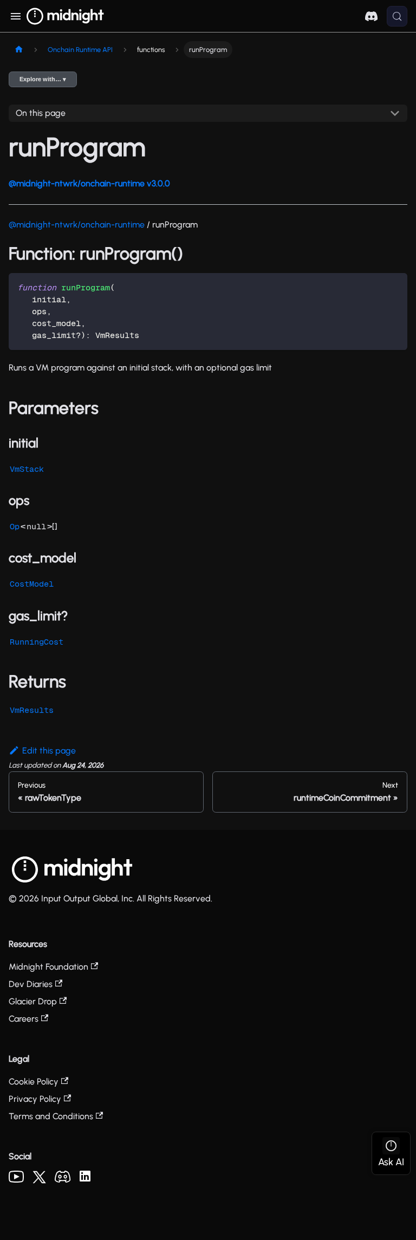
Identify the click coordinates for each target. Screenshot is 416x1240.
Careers (23, 1019)
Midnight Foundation (48, 967)
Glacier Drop (33, 1001)
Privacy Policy (35, 1099)
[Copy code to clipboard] (394, 286)
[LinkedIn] (85, 1178)
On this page (41, 113)
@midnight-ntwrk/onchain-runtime (77, 224)
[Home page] (19, 49)
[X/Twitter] (39, 1181)
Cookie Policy (33, 1081)
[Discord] (63, 1179)
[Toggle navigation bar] (15, 16)
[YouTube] (16, 1179)
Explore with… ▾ (43, 79)
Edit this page (49, 750)
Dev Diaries (31, 984)
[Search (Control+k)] (397, 16)
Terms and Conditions (51, 1116)
